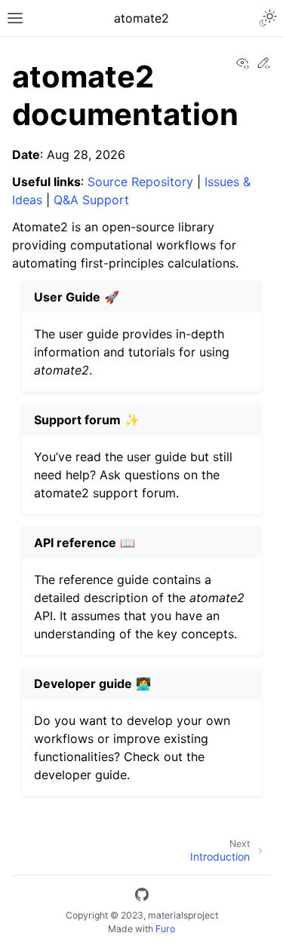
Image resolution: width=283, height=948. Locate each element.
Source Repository (140, 181)
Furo (165, 928)
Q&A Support (91, 199)
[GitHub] (142, 897)
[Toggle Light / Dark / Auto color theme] (268, 18)
